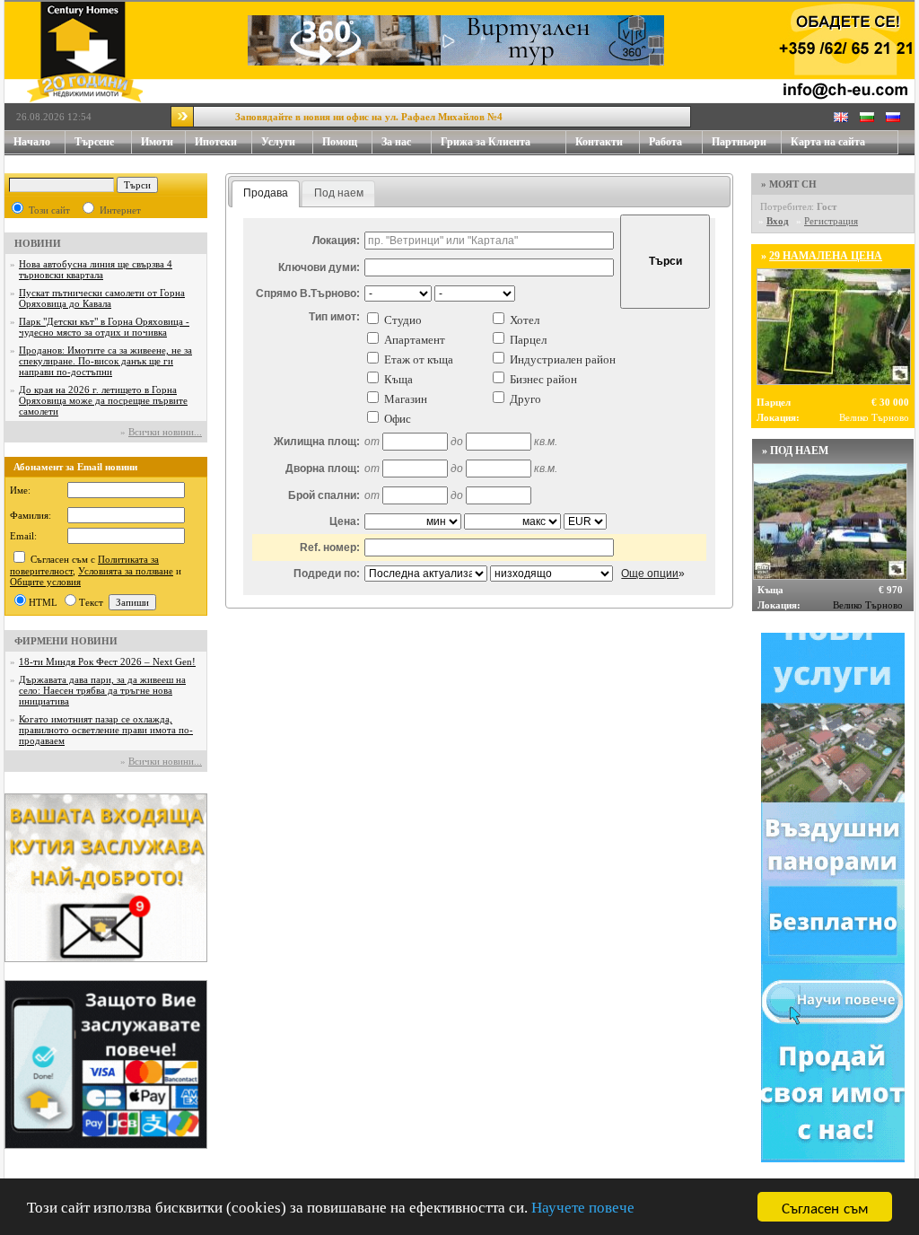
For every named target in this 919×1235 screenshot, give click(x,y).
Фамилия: (30, 515)
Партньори (739, 142)
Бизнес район (543, 379)
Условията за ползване (125, 570)
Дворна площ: (322, 468)
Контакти (599, 142)
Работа (665, 142)
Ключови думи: (319, 267)
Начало (31, 142)
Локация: (336, 240)
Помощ (339, 142)
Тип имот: (334, 317)
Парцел (528, 339)
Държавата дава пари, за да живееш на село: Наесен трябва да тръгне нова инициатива (102, 690)
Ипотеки (216, 142)
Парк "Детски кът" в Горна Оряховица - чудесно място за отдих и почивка (104, 326)
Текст (91, 602)
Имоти (157, 142)
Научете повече (583, 1207)
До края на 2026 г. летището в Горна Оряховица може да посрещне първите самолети (103, 400)
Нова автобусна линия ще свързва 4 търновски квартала (95, 269)
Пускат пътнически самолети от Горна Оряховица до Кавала (102, 298)
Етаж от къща (418, 359)
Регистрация (831, 220)
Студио (403, 320)
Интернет (120, 210)
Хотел (524, 320)
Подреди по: (326, 573)
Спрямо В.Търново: (308, 293)
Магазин (405, 399)
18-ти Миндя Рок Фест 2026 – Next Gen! (107, 661)
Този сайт (49, 210)
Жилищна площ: (317, 441)
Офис (397, 418)
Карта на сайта (828, 142)
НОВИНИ (37, 243)
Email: (23, 535)
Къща (398, 379)
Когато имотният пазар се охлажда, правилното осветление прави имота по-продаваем (106, 730)
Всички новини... (165, 431)
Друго (525, 399)
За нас (396, 142)
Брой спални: (324, 495)
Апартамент (414, 339)
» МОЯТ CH (789, 184)
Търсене (94, 142)
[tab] (266, 193)
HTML (43, 602)
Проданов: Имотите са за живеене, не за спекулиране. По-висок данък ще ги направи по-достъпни (105, 361)
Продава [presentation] (265, 193)
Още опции (649, 573)
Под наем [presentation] (338, 193)
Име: (20, 490)
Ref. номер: (330, 547)
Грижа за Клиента (485, 142)
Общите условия (45, 581)
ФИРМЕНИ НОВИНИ (66, 640)
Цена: (344, 521)
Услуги (278, 142)
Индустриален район (563, 359)
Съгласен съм (825, 1207)
